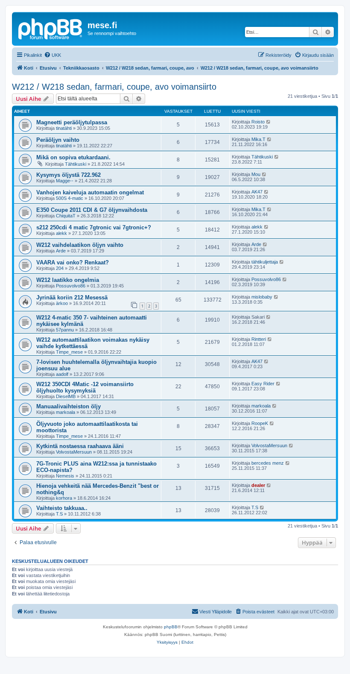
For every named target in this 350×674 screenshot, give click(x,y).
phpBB (171, 626)
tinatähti (64, 128)
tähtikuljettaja (264, 261)
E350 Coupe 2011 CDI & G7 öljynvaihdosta (91, 210)
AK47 (256, 191)
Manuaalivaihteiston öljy (68, 406)
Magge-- (64, 180)
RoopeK (259, 423)
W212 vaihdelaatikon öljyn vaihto (79, 245)
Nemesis (65, 475)
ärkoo (62, 303)
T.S (59, 513)
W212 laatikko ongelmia (67, 280)
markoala (65, 412)
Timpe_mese (69, 352)
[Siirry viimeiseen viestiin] (268, 121)
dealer (258, 485)
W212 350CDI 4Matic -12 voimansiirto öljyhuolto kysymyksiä (85, 387)
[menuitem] (52, 55)
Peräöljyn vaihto (57, 140)
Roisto (258, 121)
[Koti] (51, 27)
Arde (61, 250)
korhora (64, 498)
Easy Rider (262, 383)
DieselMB (66, 396)
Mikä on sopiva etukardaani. (73, 157)
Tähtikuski (75, 164)
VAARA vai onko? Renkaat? (72, 262)
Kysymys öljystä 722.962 (68, 175)
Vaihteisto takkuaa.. (62, 508)
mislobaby (261, 296)
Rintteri (258, 339)
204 (60, 268)
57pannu (65, 329)
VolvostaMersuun (74, 451)
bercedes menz (267, 463)
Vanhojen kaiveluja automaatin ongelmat (90, 192)
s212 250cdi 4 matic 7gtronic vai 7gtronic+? (93, 227)
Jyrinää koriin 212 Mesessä (72, 297)
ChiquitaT (66, 215)
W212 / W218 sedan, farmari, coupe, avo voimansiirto (114, 86)
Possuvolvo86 (70, 285)
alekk (61, 233)
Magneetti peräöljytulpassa (71, 122)
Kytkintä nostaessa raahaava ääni (80, 446)
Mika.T (258, 139)
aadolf (62, 374)
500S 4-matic (69, 198)
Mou (255, 174)
